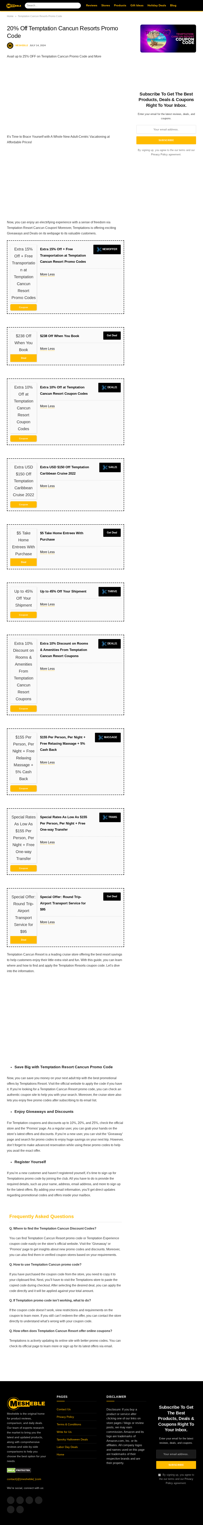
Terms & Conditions (69, 1424)
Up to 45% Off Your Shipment (63, 591)
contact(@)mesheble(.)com (24, 1478)
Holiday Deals (156, 5)
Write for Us (64, 1431)
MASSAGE (110, 737)
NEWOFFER (109, 249)
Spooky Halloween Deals (72, 1439)
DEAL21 (112, 387)
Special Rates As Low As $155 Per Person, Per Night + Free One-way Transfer (63, 823)
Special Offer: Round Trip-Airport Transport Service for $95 (63, 903)
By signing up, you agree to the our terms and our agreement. (176, 1479)
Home (10, 16)
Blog (173, 5)
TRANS (112, 817)
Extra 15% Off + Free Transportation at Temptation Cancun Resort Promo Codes (63, 255)
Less (51, 274)
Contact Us (64, 1409)
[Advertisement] (65, 96)
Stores (105, 5)
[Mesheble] (14, 5)
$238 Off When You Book (59, 336)
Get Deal (112, 335)
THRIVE (112, 591)
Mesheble (21, 45)
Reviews (91, 5)
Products (120, 5)
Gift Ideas (137, 5)
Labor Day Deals (67, 1447)
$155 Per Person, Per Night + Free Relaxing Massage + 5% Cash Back (62, 743)
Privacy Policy (159, 154)
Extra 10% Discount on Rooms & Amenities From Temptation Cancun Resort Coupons (64, 650)
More (43, 274)
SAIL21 (112, 467)
